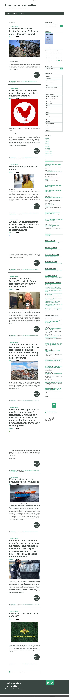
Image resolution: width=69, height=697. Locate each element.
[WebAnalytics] (34, 0)
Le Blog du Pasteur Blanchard (54, 305)
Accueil (8, 13)
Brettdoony (48, 350)
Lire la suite (36, 75)
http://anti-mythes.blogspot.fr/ (51, 256)
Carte (47, 396)
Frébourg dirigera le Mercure (51, 290)
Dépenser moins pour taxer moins (23, 168)
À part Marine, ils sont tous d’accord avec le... (53, 191)
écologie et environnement (51, 87)
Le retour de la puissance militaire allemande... (53, 381)
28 (58, 60)
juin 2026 (47, 141)
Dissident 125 (48, 335)
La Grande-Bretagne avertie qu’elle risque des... (52, 212)
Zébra (46, 328)
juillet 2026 (47, 139)
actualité (24, 81)
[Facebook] (48, 682)
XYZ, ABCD (52, 299)
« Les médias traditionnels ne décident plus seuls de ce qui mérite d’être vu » (23, 93)
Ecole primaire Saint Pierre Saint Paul (53, 296)
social (47, 128)
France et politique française (31, 157)
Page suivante (22, 672)
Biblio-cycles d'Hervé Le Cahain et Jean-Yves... (52, 302)
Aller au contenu (4, 2)
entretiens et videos (50, 94)
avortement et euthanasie (51, 80)
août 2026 (47, 138)
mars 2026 (47, 146)
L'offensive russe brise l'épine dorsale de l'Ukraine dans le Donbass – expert (23, 31)
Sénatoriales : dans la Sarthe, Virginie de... (53, 198)
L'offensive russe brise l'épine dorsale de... (53, 165)
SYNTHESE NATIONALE (56, 286)
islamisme (48, 110)
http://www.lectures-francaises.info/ (52, 249)
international (34, 81)
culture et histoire (50, 83)
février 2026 (47, 148)
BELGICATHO (49, 294)
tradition (48, 130)
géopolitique (28, 81)
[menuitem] (8, 13)
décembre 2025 (48, 151)
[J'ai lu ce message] (67, 696)
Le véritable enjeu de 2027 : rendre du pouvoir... (53, 329)
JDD (11, 130)
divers (47, 85)
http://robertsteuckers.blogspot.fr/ (52, 242)
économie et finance (30, 213)
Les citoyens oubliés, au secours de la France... (53, 389)
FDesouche (26, 128)
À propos (22, 13)
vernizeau (47, 381)
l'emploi (48, 112)
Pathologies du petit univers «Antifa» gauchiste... (53, 321)
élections (28, 269)
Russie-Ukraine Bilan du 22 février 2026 (53, 336)
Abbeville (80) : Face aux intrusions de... (53, 205)
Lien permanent (13, 81)
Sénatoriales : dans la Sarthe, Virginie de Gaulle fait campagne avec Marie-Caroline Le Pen (23, 282)
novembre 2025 (48, 153)
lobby (10, 158)
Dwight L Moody (48, 307)
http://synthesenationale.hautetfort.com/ (53, 277)
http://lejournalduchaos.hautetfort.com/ (53, 263)
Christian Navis (49, 320)
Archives (15, 13)
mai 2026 (47, 143)
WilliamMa (48, 388)
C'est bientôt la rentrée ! (50, 296)
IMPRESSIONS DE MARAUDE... (51, 304)
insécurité (48, 105)
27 (56, 60)
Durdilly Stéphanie (49, 301)
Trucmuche (48, 359)
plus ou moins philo (50, 119)
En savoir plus (52, 696)
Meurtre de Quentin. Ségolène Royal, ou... (53, 343)
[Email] (54, 405)
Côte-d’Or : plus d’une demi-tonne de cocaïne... (52, 226)
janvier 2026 (47, 149)
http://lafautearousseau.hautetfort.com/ (53, 270)
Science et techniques (50, 125)
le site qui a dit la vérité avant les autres (53, 310)
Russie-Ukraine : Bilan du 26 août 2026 (23, 614)
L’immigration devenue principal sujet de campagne (24, 480)
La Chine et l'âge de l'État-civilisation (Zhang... (53, 186)
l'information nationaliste (20, 5)
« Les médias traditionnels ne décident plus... (53, 172)
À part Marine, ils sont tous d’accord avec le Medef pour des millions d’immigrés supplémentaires (24, 225)
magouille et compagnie (16, 158)
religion (48, 121)
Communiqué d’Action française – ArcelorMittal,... (52, 352)
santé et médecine (50, 123)
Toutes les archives (49, 155)
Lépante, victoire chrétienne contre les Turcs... (53, 359)
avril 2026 (47, 144)
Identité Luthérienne (58, 307)
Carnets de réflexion (50, 343)
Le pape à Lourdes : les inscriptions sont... (53, 293)
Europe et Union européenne (31, 470)
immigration (32, 269)
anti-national (49, 78)
